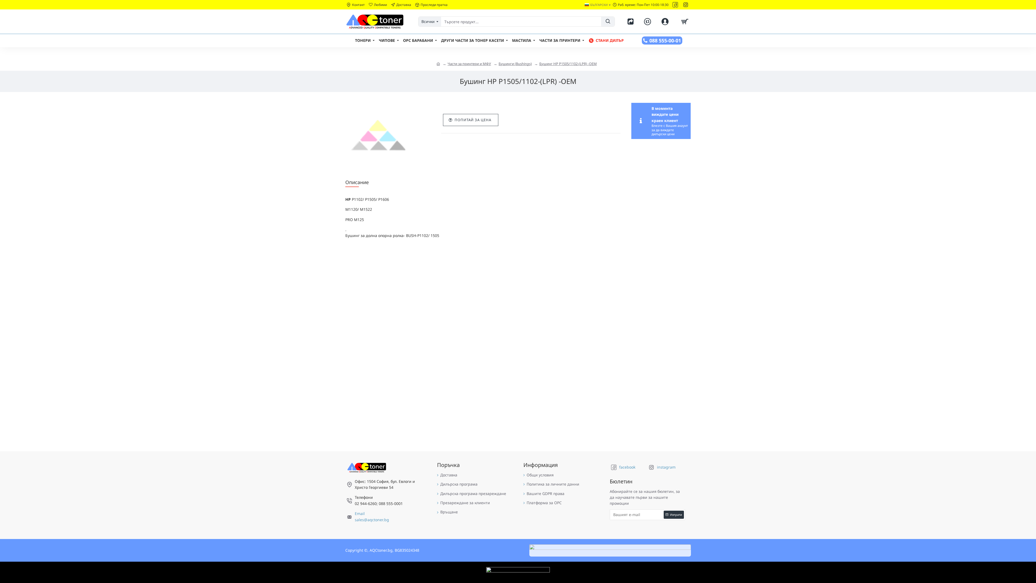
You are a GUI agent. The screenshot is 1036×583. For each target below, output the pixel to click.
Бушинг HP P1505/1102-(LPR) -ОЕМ (568, 63)
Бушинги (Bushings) (515, 63)
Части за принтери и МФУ (469, 63)
